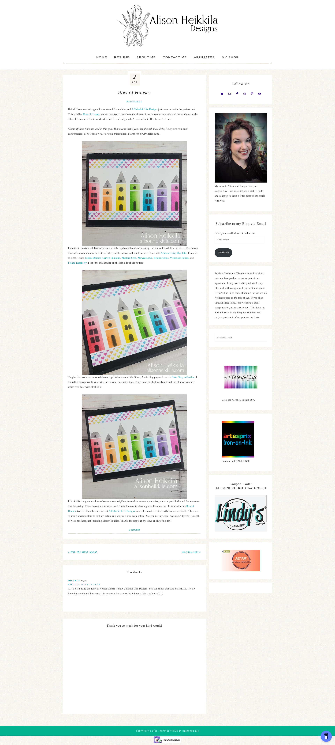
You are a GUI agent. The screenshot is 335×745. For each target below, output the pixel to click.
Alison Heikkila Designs (167, 26)
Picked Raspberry (77, 263)
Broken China (161, 258)
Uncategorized (134, 102)
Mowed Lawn (145, 258)
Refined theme (169, 731)
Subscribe (223, 252)
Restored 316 (191, 731)
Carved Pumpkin (111, 258)
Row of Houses (91, 114)
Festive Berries (93, 258)
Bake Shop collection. (184, 377)
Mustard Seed (129, 258)
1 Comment (134, 530)
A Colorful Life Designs (145, 109)
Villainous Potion (179, 258)
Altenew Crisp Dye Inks (174, 253)
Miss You (74, 581)
